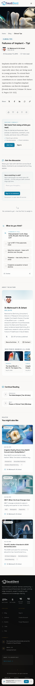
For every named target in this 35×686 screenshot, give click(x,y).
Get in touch (7, 661)
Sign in (19, 145)
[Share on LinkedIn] (19, 101)
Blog (9, 33)
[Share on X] (9, 101)
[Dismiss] (31, 681)
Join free (9, 145)
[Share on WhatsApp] (24, 101)
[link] (17, 253)
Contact (27, 342)
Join (26, 681)
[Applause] (26, 112)
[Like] (9, 112)
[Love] (13, 112)
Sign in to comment (12, 193)
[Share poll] (30, 273)
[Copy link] (30, 101)
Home (4, 33)
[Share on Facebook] (14, 101)
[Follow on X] (6, 336)
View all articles (11, 342)
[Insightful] (22, 112)
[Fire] (17, 112)
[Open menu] (31, 3)
